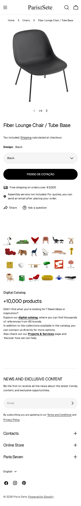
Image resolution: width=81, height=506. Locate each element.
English (7, 471)
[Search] (66, 7)
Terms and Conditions (59, 414)
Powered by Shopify (41, 497)
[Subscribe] (72, 403)
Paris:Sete (20, 497)
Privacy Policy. (11, 419)
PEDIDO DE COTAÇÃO (40, 174)
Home (11, 20)
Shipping (26, 137)
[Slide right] (46, 110)
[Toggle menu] (5, 7)
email (21, 198)
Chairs (26, 20)
